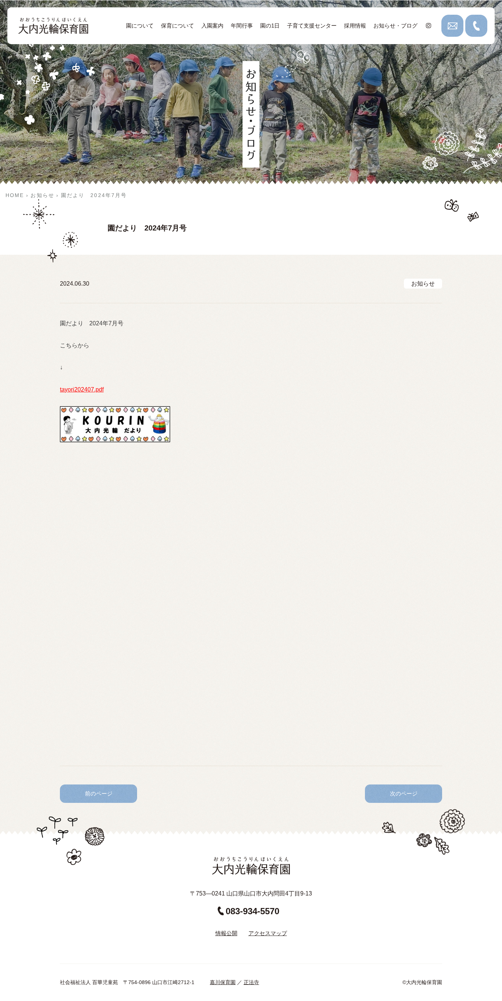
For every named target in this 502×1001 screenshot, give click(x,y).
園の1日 (270, 25)
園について (140, 25)
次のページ (403, 793)
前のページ (98, 793)
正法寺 (251, 982)
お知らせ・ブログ (395, 25)
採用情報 (355, 25)
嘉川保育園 (223, 982)
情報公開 (226, 933)
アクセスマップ (267, 933)
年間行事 (242, 25)
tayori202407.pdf (82, 389)
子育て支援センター (312, 25)
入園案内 (212, 25)
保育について (177, 25)
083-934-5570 (252, 911)
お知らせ (423, 283)
